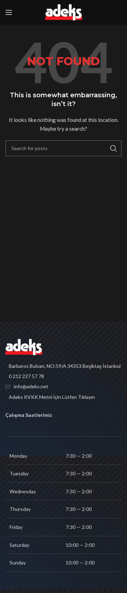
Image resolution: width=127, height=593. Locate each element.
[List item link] (63, 376)
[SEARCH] (113, 148)
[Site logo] (63, 12)
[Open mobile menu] (9, 12)
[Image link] (23, 346)
